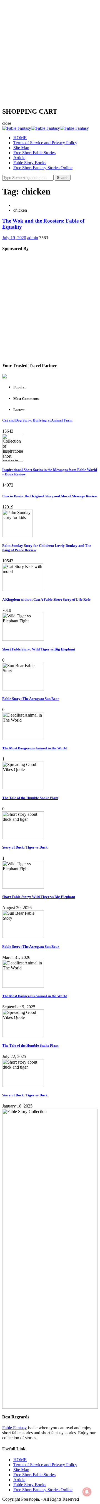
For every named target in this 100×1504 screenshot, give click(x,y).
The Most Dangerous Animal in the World (34, 748)
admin (32, 237)
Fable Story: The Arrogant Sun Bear (30, 699)
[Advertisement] (50, 52)
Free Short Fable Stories (34, 152)
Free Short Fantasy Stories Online (42, 167)
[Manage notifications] (86, 1491)
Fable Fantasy (14, 1427)
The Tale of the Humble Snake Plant (30, 798)
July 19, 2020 (14, 237)
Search (62, 178)
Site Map (21, 147)
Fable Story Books (29, 162)
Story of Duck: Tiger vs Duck (25, 847)
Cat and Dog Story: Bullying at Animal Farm (37, 420)
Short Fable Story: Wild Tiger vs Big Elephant (38, 649)
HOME (20, 137)
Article (19, 157)
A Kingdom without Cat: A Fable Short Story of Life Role (46, 599)
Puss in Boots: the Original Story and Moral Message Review (49, 496)
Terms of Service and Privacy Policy (45, 142)
